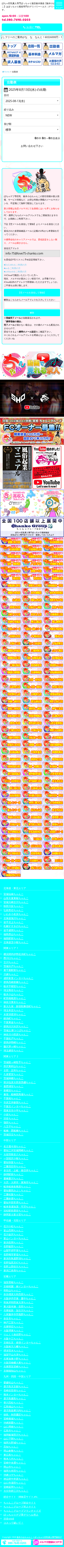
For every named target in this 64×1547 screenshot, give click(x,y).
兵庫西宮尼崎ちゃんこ (16, 1366)
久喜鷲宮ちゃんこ (13, 1074)
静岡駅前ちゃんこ (13, 1174)
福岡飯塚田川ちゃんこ (16, 1434)
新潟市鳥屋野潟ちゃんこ (17, 1258)
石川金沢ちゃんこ (13, 1234)
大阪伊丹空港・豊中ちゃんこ (20, 1298)
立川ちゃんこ (11, 962)
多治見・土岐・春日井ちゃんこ (21, 1170)
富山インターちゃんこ (16, 1238)
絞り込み (9, 109)
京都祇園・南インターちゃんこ (21, 1286)
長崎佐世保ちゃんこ (15, 1390)
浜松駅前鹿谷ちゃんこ (16, 1210)
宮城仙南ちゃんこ (13, 894)
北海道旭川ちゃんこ (15, 918)
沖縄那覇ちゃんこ (13, 1422)
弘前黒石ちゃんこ (13, 910)
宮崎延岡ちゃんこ (13, 1487)
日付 (6, 95)
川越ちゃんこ (11, 974)
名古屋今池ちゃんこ (15, 1146)
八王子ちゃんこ (12, 1126)
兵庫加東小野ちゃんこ (16, 1358)
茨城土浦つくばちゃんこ (17, 1030)
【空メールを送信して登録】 (32, 292)
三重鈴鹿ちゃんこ (13, 1198)
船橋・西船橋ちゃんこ (16, 1130)
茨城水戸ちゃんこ (13, 966)
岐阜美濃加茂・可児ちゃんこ (20, 1206)
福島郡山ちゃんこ (13, 934)
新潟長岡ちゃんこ (13, 1242)
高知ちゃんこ (11, 1446)
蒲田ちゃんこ (11, 1122)
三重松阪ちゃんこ (13, 1194)
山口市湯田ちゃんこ (15, 1482)
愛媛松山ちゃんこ (13, 1382)
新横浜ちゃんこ (12, 1090)
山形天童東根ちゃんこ (16, 898)
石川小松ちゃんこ (13, 1226)
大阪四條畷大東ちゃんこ (17, 1362)
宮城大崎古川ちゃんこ (16, 902)
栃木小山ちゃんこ (13, 994)
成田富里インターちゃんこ (18, 978)
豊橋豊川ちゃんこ (13, 1178)
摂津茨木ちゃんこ (13, 1350)
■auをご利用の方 (12, 268)
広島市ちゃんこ (12, 1430)
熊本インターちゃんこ (16, 1394)
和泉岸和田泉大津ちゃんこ (18, 1302)
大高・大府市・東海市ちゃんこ (21, 1182)
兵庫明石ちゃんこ (13, 1326)
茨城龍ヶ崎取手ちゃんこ (17, 1062)
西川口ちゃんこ (12, 958)
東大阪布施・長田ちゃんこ (18, 1306)
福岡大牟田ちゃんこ (15, 1470)
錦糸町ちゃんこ (12, 1018)
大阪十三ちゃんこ (13, 1338)
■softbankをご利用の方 (15, 271)
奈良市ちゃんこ (12, 1318)
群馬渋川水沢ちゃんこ (16, 1026)
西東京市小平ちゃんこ (16, 1110)
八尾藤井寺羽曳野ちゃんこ (18, 1314)
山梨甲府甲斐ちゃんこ (16, 1250)
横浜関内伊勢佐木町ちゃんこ (20, 954)
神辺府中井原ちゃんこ (16, 1478)
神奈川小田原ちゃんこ (16, 1034)
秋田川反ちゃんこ (13, 906)
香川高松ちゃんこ (13, 1402)
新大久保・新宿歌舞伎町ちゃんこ (22, 1006)
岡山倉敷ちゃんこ (13, 1450)
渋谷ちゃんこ (11, 1118)
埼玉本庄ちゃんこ (13, 1010)
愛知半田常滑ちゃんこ (16, 1202)
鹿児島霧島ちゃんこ (15, 1398)
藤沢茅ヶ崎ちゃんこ (15, 1046)
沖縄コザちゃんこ (13, 1475)
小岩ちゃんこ (11, 1114)
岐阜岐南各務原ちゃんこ (17, 1186)
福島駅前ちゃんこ (13, 938)
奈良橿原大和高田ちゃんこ (18, 1294)
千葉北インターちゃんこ (17, 1106)
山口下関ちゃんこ (13, 1438)
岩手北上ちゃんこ (13, 922)
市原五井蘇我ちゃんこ (16, 1102)
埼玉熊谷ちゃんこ (13, 990)
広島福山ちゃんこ (13, 1406)
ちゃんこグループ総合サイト (20, 1502)
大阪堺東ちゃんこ (13, 1330)
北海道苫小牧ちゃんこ (16, 942)
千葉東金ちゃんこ (13, 1022)
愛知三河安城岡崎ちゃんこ (18, 1150)
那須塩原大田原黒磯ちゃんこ (20, 1082)
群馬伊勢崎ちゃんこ (15, 1042)
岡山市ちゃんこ (12, 1466)
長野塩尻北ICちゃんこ (16, 1262)
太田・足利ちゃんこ (15, 1070)
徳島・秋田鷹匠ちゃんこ (17, 1414)
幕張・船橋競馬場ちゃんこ (18, 1094)
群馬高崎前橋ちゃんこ (16, 982)
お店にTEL (33, 27)
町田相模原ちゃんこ (15, 998)
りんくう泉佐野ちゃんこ (17, 1334)
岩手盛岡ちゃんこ (13, 930)
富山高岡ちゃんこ (13, 1230)
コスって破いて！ (13, 1522)
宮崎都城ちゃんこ (13, 1418)
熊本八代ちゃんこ (13, 1458)
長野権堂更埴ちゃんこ (16, 1254)
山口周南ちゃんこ (13, 1426)
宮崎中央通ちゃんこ (15, 1462)
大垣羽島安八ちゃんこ (16, 1154)
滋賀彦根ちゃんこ (13, 1282)
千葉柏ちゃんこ (12, 1098)
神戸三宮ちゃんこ (13, 1322)
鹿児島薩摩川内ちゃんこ (17, 1410)
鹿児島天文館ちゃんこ (16, 1386)
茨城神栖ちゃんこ (13, 1078)
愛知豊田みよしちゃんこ (17, 1190)
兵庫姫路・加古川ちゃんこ (18, 1310)
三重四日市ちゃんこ (15, 1166)
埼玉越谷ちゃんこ (13, 1050)
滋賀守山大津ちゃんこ (16, 1354)
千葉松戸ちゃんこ (13, 1038)
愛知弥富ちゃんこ (13, 1162)
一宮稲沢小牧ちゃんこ (16, 1158)
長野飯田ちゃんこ (13, 1246)
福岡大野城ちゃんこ (15, 1442)
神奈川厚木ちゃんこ (15, 1002)
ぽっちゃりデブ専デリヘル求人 (21, 1514)
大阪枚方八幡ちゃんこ (16, 1346)
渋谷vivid (9, 1518)
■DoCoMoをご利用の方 (15, 264)
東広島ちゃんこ (12, 1454)
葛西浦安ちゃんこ (13, 1086)
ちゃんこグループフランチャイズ (22, 1510)
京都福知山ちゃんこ (15, 1370)
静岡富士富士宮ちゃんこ (17, 1214)
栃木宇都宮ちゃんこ (15, 986)
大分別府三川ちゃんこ (16, 1490)
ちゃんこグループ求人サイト (20, 1506)
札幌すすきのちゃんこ (16, 926)
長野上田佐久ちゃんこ (16, 1266)
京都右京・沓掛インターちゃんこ (22, 1342)
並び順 (7, 124)
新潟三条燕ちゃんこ (15, 1270)
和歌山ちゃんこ (12, 1290)
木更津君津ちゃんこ (15, 1014)
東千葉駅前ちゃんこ (15, 970)
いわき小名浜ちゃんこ (16, 914)
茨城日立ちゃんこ (13, 1134)
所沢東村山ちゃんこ (15, 1066)
